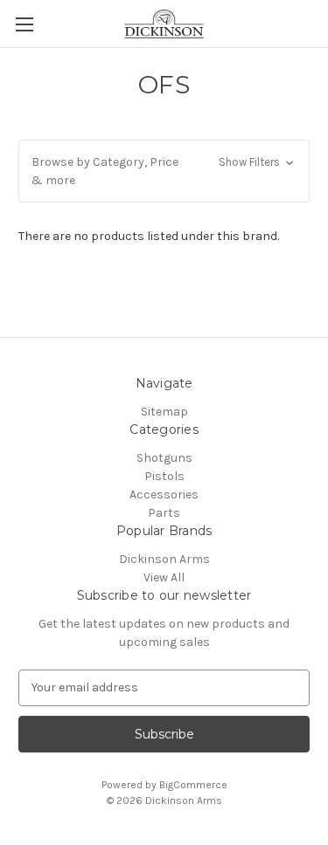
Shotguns (164, 457)
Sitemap (164, 411)
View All (164, 577)
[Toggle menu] (24, 24)
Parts (164, 512)
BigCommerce (193, 785)
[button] (164, 171)
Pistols (164, 476)
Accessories (164, 494)
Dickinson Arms (164, 559)
